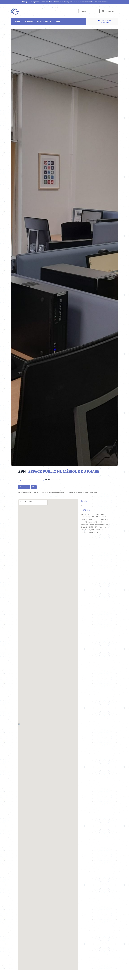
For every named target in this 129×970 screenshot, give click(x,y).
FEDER (58, 21)
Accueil (17, 21)
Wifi (33, 487)
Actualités (28, 21)
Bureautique (24, 487)
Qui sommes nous (44, 21)
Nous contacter (109, 11)
